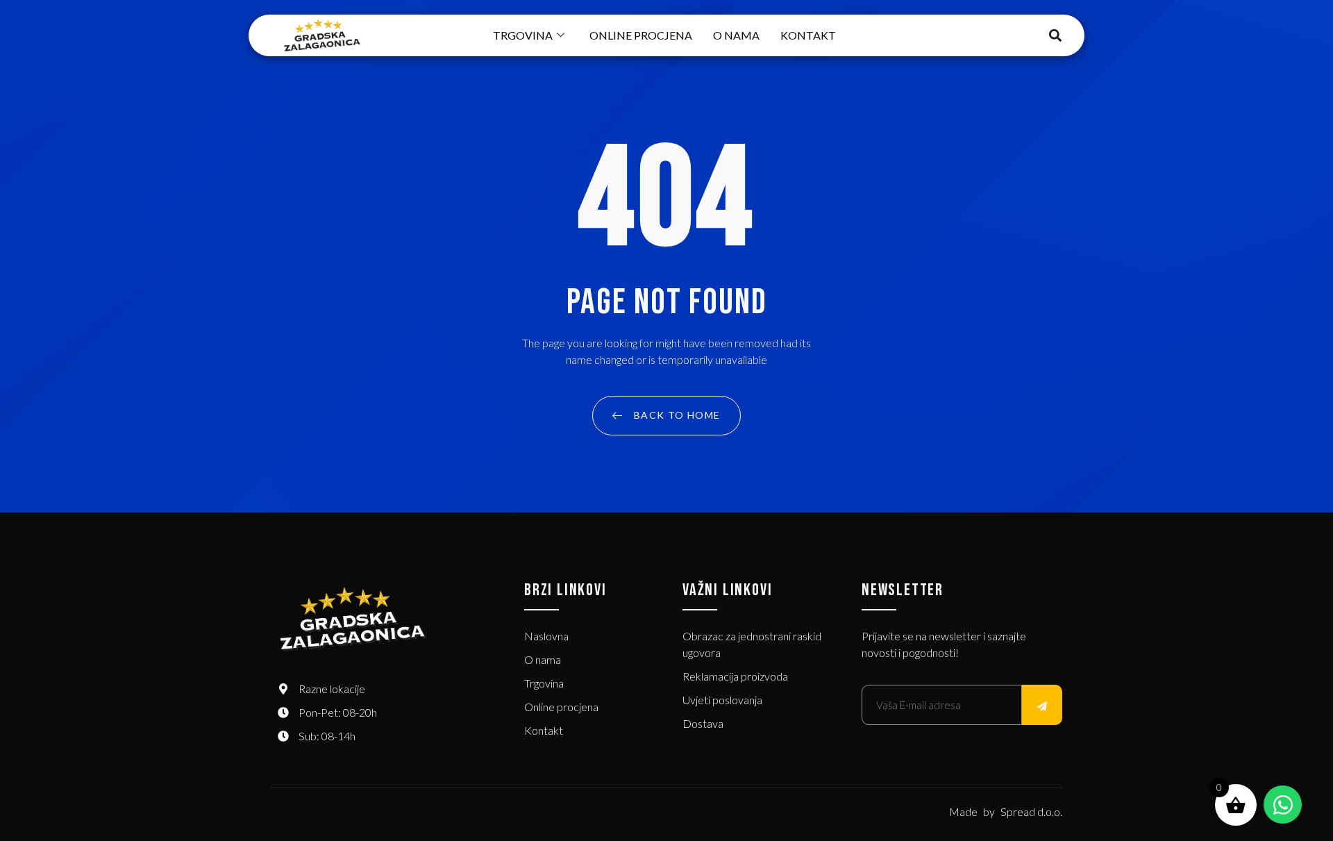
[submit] (1042, 705)
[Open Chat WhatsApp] (1283, 804)
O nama (736, 35)
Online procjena (640, 35)
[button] (1055, 35)
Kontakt (808, 35)
